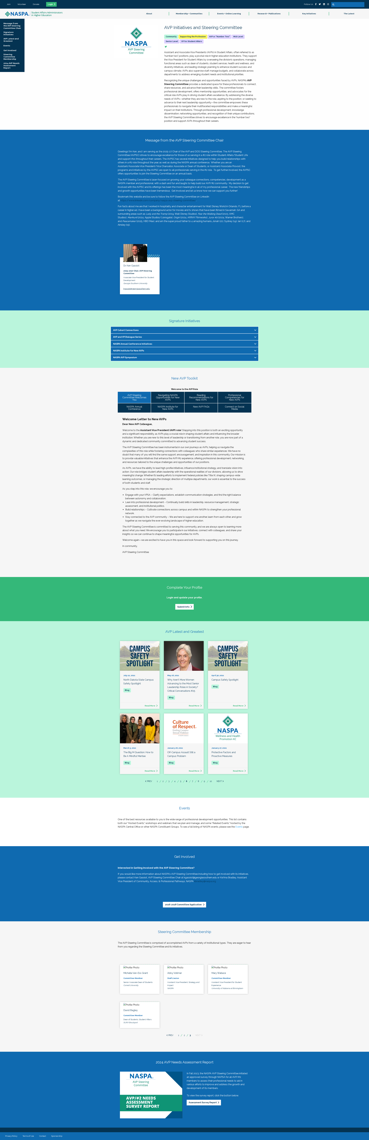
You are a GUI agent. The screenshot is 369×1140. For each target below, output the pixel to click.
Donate (36, 4)
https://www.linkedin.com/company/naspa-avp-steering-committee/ (158, 200)
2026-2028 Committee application (183, 904)
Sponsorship (56, 1136)
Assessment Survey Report (203, 1102)
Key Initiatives (309, 14)
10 (211, 781)
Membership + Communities (189, 14)
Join (9, 4)
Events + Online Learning (229, 14)
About (149, 14)
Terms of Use (28, 1136)
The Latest (349, 14)
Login (50, 4)
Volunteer (21, 4)
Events (239, 826)
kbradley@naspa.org (205, 881)
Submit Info (183, 607)
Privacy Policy (11, 1136)
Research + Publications (269, 14)
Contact (42, 1136)
